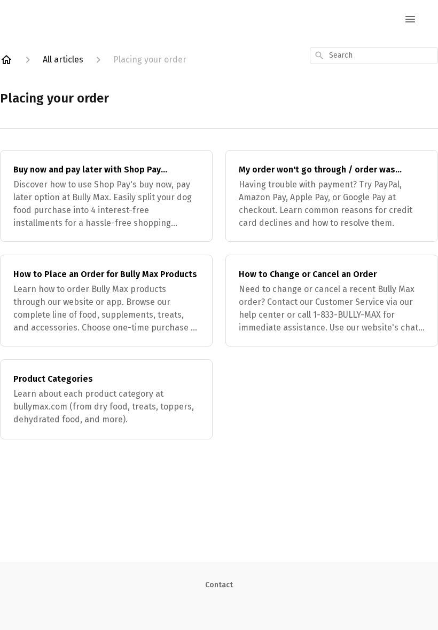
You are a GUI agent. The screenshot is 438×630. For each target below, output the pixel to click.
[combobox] (374, 55)
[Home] (6, 59)
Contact (219, 584)
